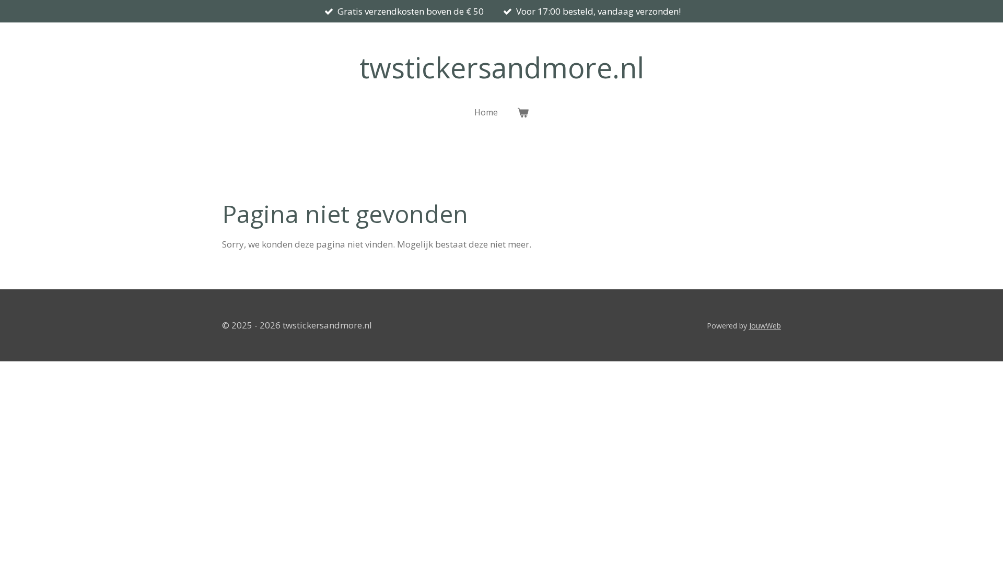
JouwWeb (765, 326)
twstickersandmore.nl (501, 67)
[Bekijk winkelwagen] (522, 112)
